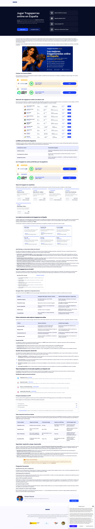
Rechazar (81, 526)
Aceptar (73, 526)
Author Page (74, 500)
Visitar (69, 106)
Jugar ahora (22, 29)
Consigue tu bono (34, 29)
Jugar (69, 83)
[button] (93, 506)
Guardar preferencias (89, 526)
